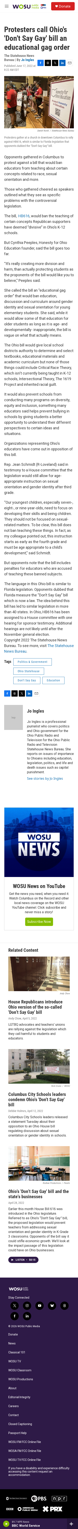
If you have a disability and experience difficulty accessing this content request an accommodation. (38, 1472)
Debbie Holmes (17, 1111)
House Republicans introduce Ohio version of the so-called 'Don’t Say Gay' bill (35, 1007)
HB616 (23, 216)
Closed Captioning (20, 1424)
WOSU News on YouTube (39, 886)
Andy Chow (14, 1018)
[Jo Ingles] (13, 717)
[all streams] (72, 1524)
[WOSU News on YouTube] (39, 842)
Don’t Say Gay (27, 680)
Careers (13, 1406)
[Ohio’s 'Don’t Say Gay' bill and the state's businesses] (39, 1163)
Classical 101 (16, 1352)
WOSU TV (14, 1361)
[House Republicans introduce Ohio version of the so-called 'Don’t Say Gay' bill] (39, 974)
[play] (6, 1524)
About (12, 1388)
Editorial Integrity (19, 1397)
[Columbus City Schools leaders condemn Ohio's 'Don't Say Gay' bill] (39, 1066)
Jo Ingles (27, 60)
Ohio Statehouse (29, 671)
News (12, 1343)
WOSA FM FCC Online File (24, 1451)
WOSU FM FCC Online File (24, 1442)
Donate (65, 6)
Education (53, 680)
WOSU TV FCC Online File (24, 1460)
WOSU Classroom (19, 1370)
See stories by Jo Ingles (45, 778)
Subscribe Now (39, 921)
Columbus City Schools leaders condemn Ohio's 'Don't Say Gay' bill (37, 1099)
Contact (13, 1415)
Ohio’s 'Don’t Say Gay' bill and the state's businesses (38, 1194)
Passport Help (17, 1433)
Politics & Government (32, 661)
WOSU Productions (20, 1379)
